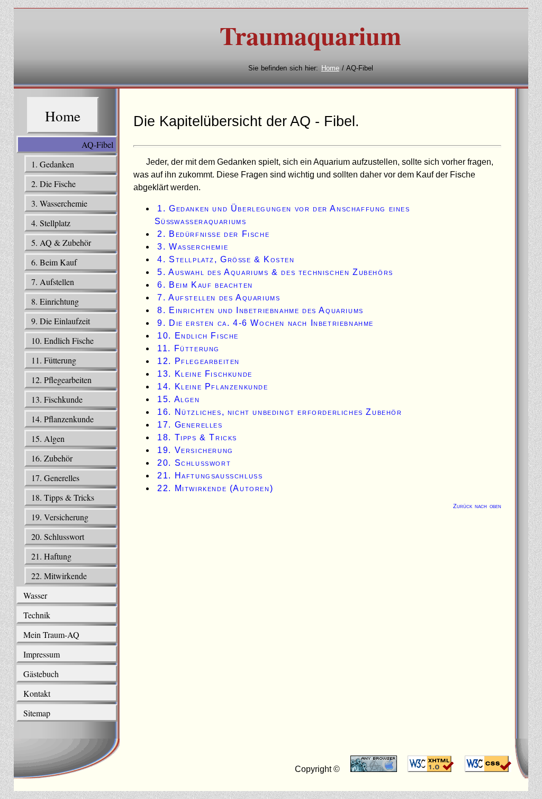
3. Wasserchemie (59, 203)
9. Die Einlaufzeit (60, 320)
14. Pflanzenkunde (62, 418)
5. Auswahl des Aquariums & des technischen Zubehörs (275, 272)
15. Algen (48, 438)
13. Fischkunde (57, 399)
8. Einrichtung (55, 301)
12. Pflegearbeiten (61, 379)
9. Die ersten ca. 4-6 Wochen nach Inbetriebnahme (265, 322)
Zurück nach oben (477, 506)
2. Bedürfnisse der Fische (213, 233)
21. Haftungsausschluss (210, 475)
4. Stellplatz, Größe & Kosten (225, 259)
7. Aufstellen (52, 281)
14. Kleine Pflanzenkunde (212, 386)
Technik (36, 614)
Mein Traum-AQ (51, 634)
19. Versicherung (59, 516)
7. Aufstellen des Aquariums (218, 297)
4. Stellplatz (50, 222)
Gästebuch (41, 673)
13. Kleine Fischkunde (204, 373)
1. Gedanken (52, 164)
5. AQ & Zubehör (61, 242)
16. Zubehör (52, 458)
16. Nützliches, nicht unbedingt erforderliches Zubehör (279, 411)
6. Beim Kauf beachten (205, 284)
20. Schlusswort (57, 536)
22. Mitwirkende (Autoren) (215, 488)
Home (330, 68)
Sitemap (36, 712)
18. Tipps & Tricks (62, 497)
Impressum (41, 654)
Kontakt (36, 693)
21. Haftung (51, 556)
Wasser (35, 595)
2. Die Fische (53, 183)
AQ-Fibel (97, 144)
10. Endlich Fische (62, 340)
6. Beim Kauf (54, 262)
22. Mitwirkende (59, 575)
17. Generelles (55, 477)
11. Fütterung (53, 360)
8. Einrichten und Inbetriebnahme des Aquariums (260, 310)
